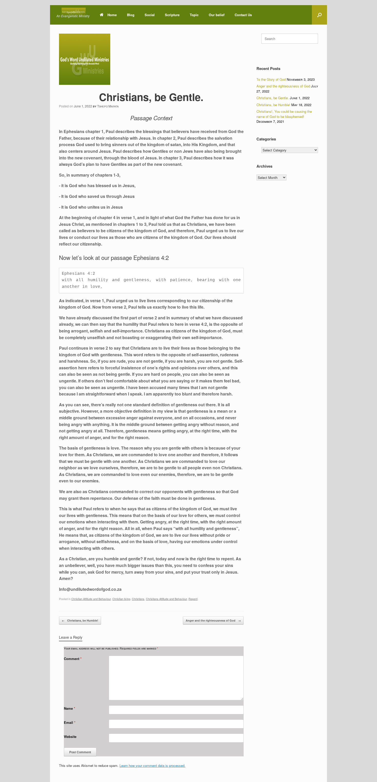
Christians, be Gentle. (272, 97)
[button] (319, 15)
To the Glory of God (271, 79)
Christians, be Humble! (80, 620)
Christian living (121, 599)
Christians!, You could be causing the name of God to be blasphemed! (284, 114)
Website (70, 736)
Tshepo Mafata (108, 106)
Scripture (172, 14)
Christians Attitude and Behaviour (166, 599)
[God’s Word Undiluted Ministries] (73, 12)
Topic (194, 14)
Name (69, 708)
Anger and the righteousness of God (213, 620)
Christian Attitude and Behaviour (91, 599)
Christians (138, 599)
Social (150, 14)
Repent (192, 599)
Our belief (216, 14)
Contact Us (243, 14)
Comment (73, 658)
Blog (130, 14)
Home (112, 14)
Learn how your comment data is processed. (152, 765)
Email (69, 722)
